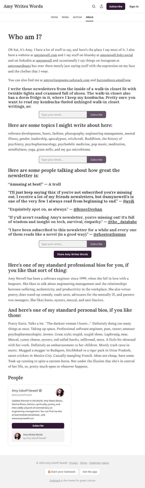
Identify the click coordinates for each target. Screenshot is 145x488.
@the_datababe (122, 221)
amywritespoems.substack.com (66, 80)
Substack (55, 480)
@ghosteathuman (110, 234)
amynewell (44, 60)
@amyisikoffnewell (22, 394)
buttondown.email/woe (114, 80)
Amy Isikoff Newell (25, 390)
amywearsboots (19, 65)
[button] (54, 17)
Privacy (73, 463)
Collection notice (99, 463)
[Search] (93, 6)
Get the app (90, 471)
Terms (83, 463)
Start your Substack (63, 471)
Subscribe (115, 6)
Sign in (134, 6)
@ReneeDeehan (88, 209)
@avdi (128, 201)
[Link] (3, 37)
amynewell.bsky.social (116, 55)
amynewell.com (45, 55)
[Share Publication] (101, 6)
